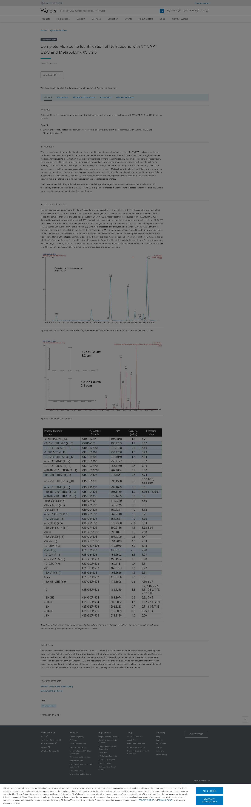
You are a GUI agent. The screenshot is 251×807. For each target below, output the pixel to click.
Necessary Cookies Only (209, 800)
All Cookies (209, 790)
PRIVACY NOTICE (147, 799)
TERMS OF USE (165, 799)
